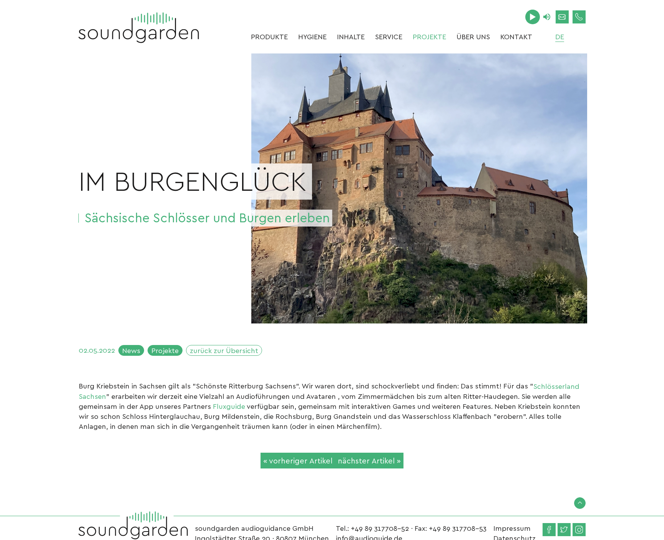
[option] (419, 188)
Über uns (473, 36)
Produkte (269, 36)
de (559, 36)
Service (388, 36)
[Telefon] (579, 16)
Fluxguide (229, 406)
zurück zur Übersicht (224, 350)
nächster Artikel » (369, 460)
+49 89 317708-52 (380, 528)
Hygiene (312, 36)
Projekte (429, 36)
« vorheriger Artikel (297, 460)
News (131, 350)
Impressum (512, 528)
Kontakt (516, 36)
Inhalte (351, 36)
